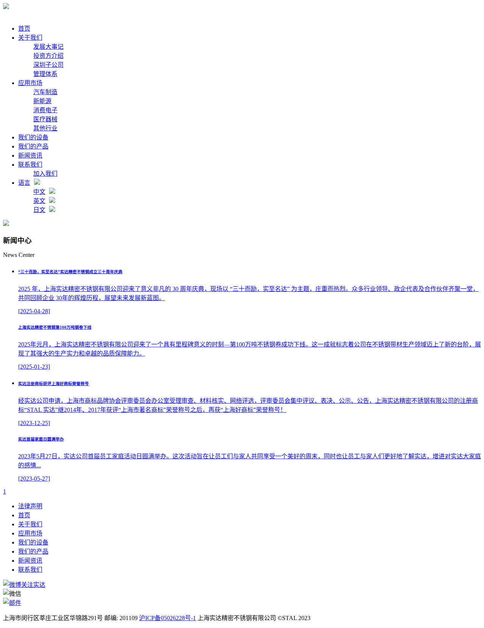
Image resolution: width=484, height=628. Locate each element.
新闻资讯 (30, 155)
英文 (39, 201)
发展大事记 (48, 46)
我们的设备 (33, 137)
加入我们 (45, 173)
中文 (39, 192)
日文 (39, 210)
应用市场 (30, 83)
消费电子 (45, 110)
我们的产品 (33, 146)
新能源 (42, 101)
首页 (24, 28)
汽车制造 (45, 92)
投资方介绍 (48, 56)
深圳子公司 (48, 65)
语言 (24, 182)
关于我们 (30, 37)
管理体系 (45, 74)
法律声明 (30, 506)
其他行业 (45, 128)
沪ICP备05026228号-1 (167, 618)
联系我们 (30, 164)
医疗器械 (45, 119)
